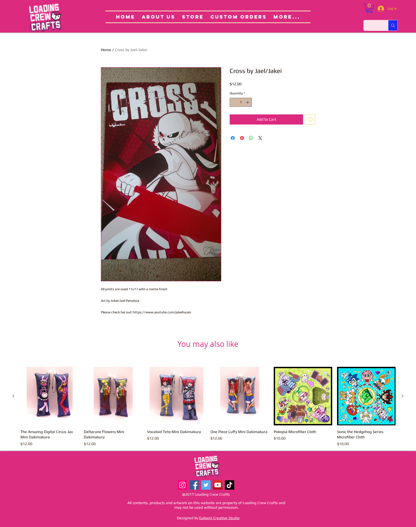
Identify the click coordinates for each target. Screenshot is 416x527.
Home (106, 49)
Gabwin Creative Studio (219, 518)
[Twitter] (206, 485)
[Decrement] (233, 102)
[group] (208, 407)
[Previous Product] (13, 396)
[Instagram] (182, 485)
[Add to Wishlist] (310, 119)
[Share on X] (260, 138)
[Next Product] (402, 396)
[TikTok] (229, 485)
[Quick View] (49, 396)
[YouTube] (217, 485)
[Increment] (248, 102)
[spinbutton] (240, 102)
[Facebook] (194, 485)
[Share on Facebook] (233, 138)
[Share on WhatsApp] (251, 138)
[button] (369, 8)
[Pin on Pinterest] (242, 138)
